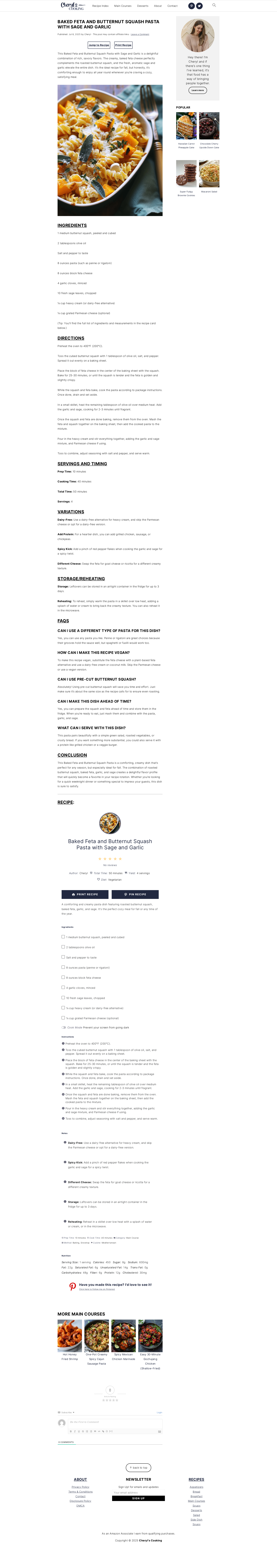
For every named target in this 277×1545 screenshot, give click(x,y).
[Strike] (83, 1431)
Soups (197, 1505)
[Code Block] (99, 1431)
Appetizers (196, 1486)
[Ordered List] (87, 1431)
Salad (196, 1515)
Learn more (198, 90)
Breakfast (197, 1496)
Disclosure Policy (80, 1500)
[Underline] (79, 1431)
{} (107, 1431)
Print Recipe (123, 45)
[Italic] (75, 1431)
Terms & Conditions (80, 1491)
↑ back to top (138, 1467)
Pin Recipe (137, 894)
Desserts (142, 5)
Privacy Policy (80, 1486)
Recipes (196, 1479)
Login (159, 1412)
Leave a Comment (140, 34)
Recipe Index (100, 5)
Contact (172, 5)
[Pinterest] (191, 6)
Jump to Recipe (99, 45)
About (158, 5)
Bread (196, 1491)
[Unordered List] (91, 1431)
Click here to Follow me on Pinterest (97, 1289)
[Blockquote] (95, 1431)
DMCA (80, 1505)
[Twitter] (199, 6)
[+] (111, 1431)
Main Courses (122, 5)
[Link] (103, 1431)
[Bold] (71, 1431)
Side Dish (197, 1519)
